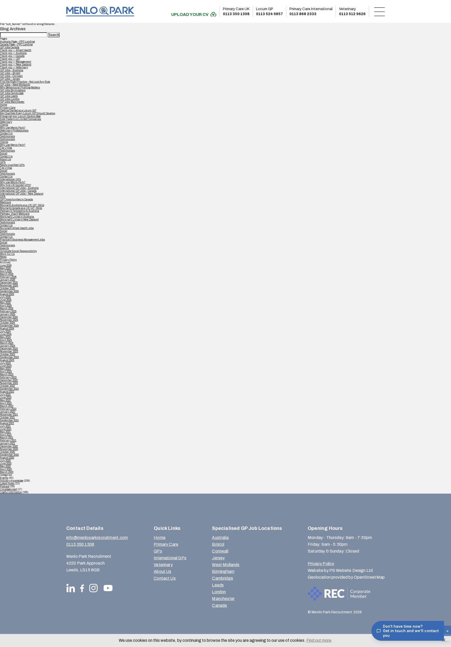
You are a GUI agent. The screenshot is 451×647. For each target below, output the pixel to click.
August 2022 (7, 391)
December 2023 (9, 348)
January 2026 (7, 279)
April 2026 (6, 271)
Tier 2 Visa (6, 147)
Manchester (223, 598)
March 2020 (6, 472)
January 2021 (7, 443)
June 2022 (5, 397)
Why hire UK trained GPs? (15, 185)
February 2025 (8, 311)
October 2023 (7, 354)
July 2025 (5, 297)
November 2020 (9, 449)
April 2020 (6, 469)
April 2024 (6, 340)
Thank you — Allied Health (15, 50)
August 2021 (7, 423)
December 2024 (9, 317)
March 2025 (6, 308)
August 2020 (7, 457)
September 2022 (9, 388)
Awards (4, 248)
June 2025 (5, 299)
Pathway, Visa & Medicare (14, 213)
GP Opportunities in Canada (16, 199)
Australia (220, 537)
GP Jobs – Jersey (10, 78)
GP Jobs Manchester (12, 101)
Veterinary (6, 122)
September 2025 (9, 291)
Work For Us (7, 254)
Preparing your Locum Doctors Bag (20, 116)
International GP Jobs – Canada (18, 190)
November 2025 (9, 285)
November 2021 (9, 414)
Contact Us (6, 133)
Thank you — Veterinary (14, 67)
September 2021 (9, 420)
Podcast (4, 486)
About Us (5, 159)
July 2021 (5, 426)
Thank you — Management (15, 61)
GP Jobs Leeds (9, 96)
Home (3, 104)
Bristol (218, 544)
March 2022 (6, 406)
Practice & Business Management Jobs (22, 239)
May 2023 (5, 368)
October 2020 (7, 452)
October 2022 (7, 386)
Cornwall (220, 551)
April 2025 (6, 305)
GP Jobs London (10, 99)
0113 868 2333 (311, 11)
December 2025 (9, 282)
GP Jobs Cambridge (11, 93)
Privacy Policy (8, 259)
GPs (2, 162)
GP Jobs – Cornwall (11, 76)
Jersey (218, 558)
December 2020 (9, 446)
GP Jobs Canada (9, 47)
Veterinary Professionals (14, 130)
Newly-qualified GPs (12, 165)
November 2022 (9, 383)
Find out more (318, 640)
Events (4, 477)
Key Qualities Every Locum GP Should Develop (27, 113)
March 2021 (6, 437)
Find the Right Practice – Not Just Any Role (25, 81)
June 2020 (5, 463)
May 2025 (5, 302)
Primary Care (7, 107)
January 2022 (7, 411)
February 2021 (8, 440)
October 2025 (7, 288)
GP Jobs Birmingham (13, 90)
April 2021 (6, 434)
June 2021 (5, 429)
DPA (2, 196)
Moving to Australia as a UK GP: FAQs (22, 205)
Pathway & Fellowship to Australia (19, 210)
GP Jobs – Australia (11, 70)
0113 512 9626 (352, 11)
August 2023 (7, 360)
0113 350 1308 (236, 11)
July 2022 (5, 394)
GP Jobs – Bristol (10, 73)
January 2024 (7, 345)
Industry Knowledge (11, 480)
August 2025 (7, 294)
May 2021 (5, 431)
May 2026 (5, 268)
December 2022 (9, 380)
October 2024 (7, 322)
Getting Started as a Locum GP (18, 110)
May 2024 (5, 337)
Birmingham (223, 571)
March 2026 (6, 274)
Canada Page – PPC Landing (16, 44)
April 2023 (6, 371)
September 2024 (9, 325)
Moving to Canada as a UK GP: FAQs (21, 208)
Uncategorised (8, 489)
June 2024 (5, 334)
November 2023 (9, 351)
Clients (4, 124)
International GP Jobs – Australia (19, 188)
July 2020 (5, 460)
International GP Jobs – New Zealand (21, 193)
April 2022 (6, 403)
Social (3, 153)
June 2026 (5, 265)
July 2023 (5, 363)
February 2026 (8, 276)
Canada (219, 605)
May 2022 (5, 400)
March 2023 (7, 374)
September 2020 (9, 454)
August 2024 (7, 328)
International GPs (10, 179)
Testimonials (7, 136)
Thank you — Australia (13, 53)
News (3, 256)
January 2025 (7, 314)
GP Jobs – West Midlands (15, 84)
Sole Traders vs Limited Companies (20, 119)
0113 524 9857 (269, 11)
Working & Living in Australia (17, 216)
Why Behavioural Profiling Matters (20, 87)
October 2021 (7, 417)
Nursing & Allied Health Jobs (17, 228)
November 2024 (9, 320)
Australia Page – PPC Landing (17, 41)
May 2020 (5, 466)
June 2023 (6, 365)
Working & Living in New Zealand (19, 219)
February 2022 (8, 409)
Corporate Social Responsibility (18, 251)
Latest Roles (7, 483)
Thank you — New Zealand (15, 64)
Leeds (218, 585)
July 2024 (5, 331)
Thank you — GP (10, 58)
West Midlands (225, 564)
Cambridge (222, 578)
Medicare (5, 202)
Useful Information (11, 492)
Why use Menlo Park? (12, 127)
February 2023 (8, 377)
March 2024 (6, 343)
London (219, 592)
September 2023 (9, 357)
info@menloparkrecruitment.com (97, 537)
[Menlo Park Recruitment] (100, 11)
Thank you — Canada (12, 56)
